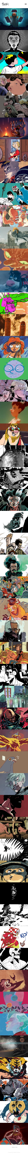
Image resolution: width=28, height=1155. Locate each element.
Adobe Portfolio (16, 1152)
